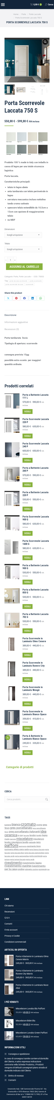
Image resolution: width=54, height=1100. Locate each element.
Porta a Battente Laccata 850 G (35, 591)
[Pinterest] (16, 298)
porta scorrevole (36, 281)
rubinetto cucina (31, 869)
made (6, 839)
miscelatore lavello (19, 842)
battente (7, 825)
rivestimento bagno (32, 863)
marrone (13, 839)
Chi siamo (9, 905)
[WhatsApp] (40, 298)
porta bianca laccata (37, 850)
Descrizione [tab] (10, 315)
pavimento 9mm (34, 846)
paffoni (11, 845)
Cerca (46, 799)
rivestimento (13, 862)
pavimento (23, 846)
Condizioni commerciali (15, 942)
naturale (32, 842)
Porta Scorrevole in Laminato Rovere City (33, 664)
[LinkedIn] (32, 298)
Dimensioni (9, 229)
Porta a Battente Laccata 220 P (35, 494)
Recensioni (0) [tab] (11, 329)
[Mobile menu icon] (3, 4)
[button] (45, 42)
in (18, 835)
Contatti (8, 924)
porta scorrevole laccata (14, 284)
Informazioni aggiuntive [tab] (16, 322)
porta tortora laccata (18, 860)
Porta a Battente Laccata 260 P (35, 469)
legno (45, 835)
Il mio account (11, 930)
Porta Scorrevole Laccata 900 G (35, 518)
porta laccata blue (17, 853)
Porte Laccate (25, 276)
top (48, 869)
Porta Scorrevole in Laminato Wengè (32, 688)
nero (38, 842)
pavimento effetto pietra (14, 849)
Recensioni (9, 911)
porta (26, 849)
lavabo (33, 835)
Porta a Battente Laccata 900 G (35, 567)
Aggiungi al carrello (24, 266)
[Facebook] (24, 298)
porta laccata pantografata (34, 853)
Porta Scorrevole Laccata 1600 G (35, 542)
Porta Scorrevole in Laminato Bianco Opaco (34, 713)
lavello (39, 835)
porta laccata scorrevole (18, 281)
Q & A (7, 917)
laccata (26, 836)
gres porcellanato (21, 828)
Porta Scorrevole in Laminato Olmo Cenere (34, 640)
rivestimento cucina (17, 866)
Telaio (7, 243)
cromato (28, 824)
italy (21, 835)
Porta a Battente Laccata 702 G (35, 615)
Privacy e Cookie (12, 936)
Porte (16, 276)
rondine (20, 869)
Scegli (27, 411)
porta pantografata (22, 856)
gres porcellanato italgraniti (24, 831)
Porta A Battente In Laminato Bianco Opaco (34, 737)
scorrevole (29, 284)
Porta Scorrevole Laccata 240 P (35, 445)
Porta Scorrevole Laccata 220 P (35, 420)
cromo (39, 825)
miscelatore (24, 838)
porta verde (30, 860)
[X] (8, 298)
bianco (16, 824)
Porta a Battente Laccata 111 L (35, 396)
